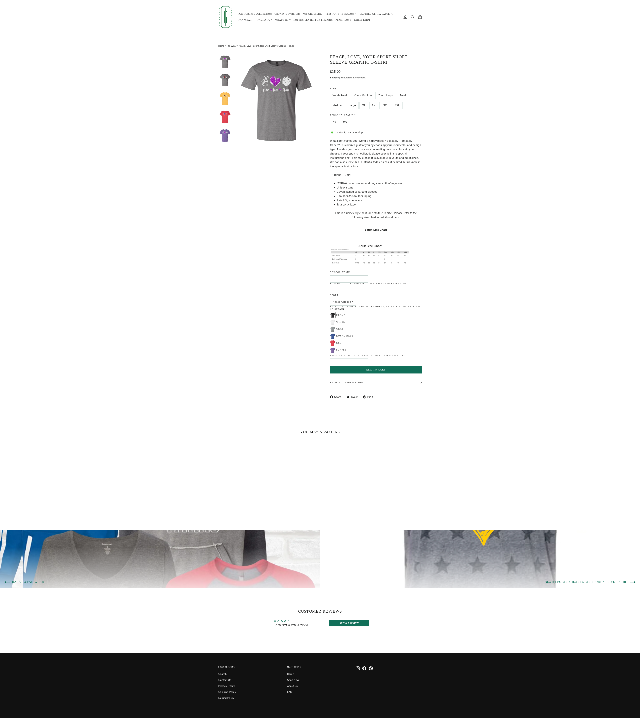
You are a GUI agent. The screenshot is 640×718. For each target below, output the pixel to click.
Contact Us (224, 680)
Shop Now (293, 680)
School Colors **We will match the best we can (368, 284)
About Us (292, 686)
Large (352, 105)
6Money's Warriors (287, 14)
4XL (397, 105)
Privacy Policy (226, 686)
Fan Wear (245, 20)
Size (333, 89)
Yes (344, 121)
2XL (374, 105)
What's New (283, 20)
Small (403, 95)
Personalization (343, 115)
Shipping (335, 77)
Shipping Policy (227, 692)
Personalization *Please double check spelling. (368, 355)
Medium (337, 105)
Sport (334, 295)
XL (364, 105)
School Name (340, 272)
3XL (385, 105)
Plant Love (343, 20)
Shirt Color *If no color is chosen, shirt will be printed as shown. (375, 308)
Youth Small (340, 95)
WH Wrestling (313, 14)
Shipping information (346, 382)
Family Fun (265, 20)
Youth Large (385, 95)
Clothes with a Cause (375, 14)
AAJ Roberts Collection (255, 14)
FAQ (289, 692)
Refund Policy (226, 698)
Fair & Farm (362, 20)
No (334, 121)
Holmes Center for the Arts (313, 20)
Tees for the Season (339, 14)
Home (221, 46)
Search (222, 674)
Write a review (349, 623)
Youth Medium (363, 95)
